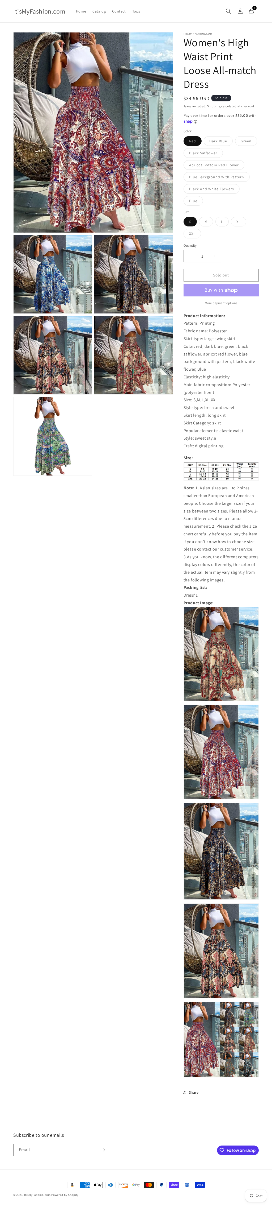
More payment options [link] (221, 303)
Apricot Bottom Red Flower (216, 166)
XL (241, 222)
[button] (228, 11)
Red (195, 142)
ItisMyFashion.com (37, 1195)
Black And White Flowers (214, 190)
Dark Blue (221, 142)
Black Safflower (206, 154)
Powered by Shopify (65, 1195)
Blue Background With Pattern (219, 178)
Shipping (214, 106)
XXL (195, 234)
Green (249, 142)
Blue (196, 202)
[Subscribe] (103, 1150)
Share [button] (194, 1092)
